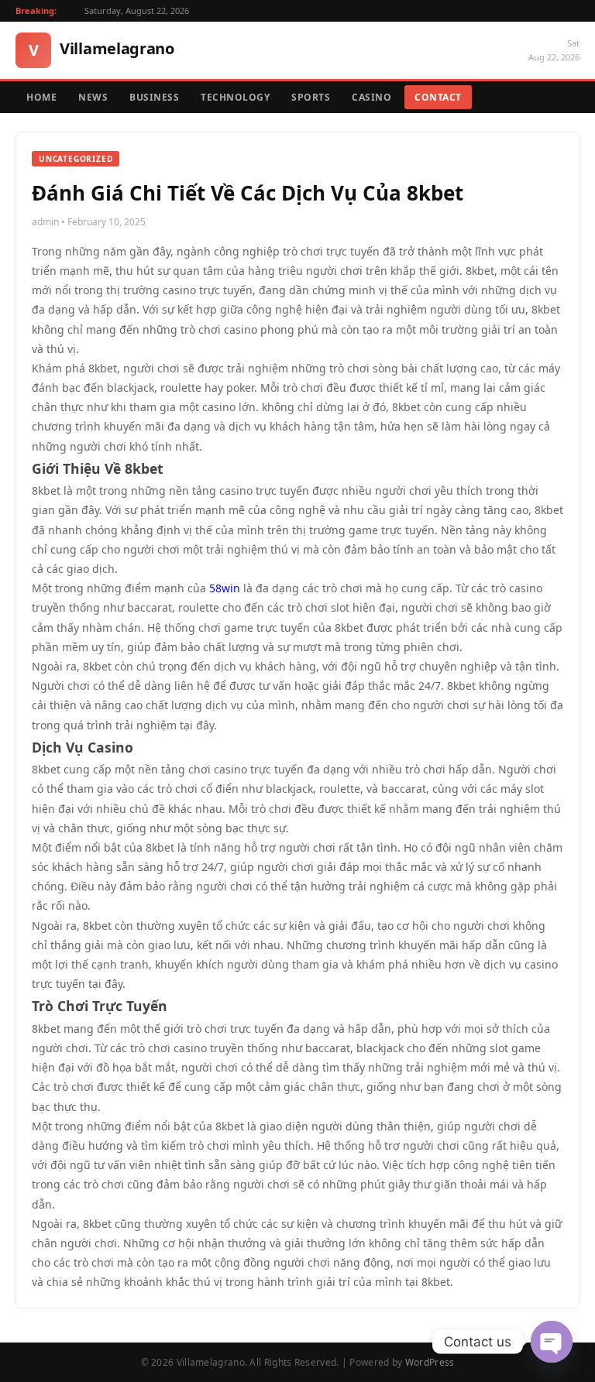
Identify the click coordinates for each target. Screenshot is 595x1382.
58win (224, 588)
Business (154, 97)
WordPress (430, 1362)
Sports (310, 97)
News (93, 97)
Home (41, 97)
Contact (438, 97)
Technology (235, 97)
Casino (371, 97)
